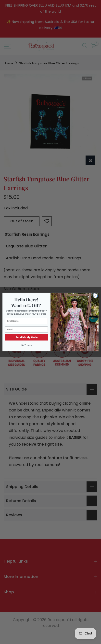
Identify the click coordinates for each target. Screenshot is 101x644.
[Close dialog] (95, 296)
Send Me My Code (26, 337)
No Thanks (26, 345)
